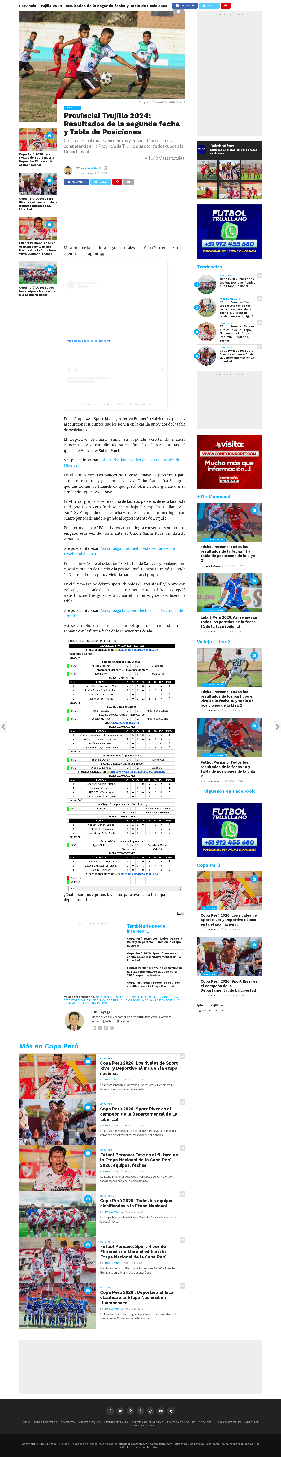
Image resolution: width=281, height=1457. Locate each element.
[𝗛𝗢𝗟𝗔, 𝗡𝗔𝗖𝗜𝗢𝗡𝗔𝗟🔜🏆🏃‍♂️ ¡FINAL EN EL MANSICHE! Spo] (229, 192)
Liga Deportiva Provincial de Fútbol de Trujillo (121, 998)
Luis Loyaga (89, 167)
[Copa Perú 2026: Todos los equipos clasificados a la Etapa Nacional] (38, 283)
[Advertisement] (125, 217)
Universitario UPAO (94, 1003)
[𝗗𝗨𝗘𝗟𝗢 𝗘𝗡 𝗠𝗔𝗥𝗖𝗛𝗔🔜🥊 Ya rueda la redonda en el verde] (251, 192)
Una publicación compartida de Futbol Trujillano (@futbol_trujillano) (117, 403)
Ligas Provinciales (136, 1000)
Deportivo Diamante (157, 997)
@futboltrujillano (210, 1005)
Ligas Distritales (229, 1422)
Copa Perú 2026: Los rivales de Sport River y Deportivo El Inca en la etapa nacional (36, 159)
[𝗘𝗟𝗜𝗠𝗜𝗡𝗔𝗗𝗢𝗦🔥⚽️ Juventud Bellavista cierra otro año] (207, 192)
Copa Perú (136, 997)
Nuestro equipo (89, 1422)
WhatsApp (252, 1422)
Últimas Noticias (116, 1422)
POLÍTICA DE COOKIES (181, 1422)
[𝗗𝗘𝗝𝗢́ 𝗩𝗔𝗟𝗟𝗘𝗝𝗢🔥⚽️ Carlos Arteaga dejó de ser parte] (251, 170)
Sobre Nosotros (45, 1422)
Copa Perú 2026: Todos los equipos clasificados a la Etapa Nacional (37, 291)
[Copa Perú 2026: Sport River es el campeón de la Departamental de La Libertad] (38, 194)
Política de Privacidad (147, 1422)
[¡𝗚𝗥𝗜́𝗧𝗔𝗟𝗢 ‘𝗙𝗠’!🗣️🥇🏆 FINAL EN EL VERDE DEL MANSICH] (229, 170)
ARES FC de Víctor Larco (112, 997)
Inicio (26, 1422)
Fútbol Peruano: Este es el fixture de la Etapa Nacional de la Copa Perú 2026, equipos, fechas (37, 248)
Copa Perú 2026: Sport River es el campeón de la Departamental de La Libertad (38, 204)
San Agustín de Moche (164, 1000)
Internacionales (142, 1425)
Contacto (68, 1422)
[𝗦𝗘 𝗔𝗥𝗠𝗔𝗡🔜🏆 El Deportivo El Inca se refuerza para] (207, 170)
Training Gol (72, 1003)
